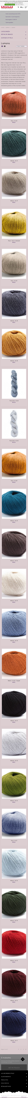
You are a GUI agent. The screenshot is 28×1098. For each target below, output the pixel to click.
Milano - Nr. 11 (14, 1040)
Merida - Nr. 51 (14, 160)
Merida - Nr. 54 (14, 640)
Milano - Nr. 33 (14, 960)
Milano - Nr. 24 (14, 520)
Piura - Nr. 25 (14, 120)
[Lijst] (5, 46)
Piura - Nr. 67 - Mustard (14, 240)
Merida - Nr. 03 (14, 760)
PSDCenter (23, 1097)
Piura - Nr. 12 (14, 840)
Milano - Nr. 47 (14, 200)
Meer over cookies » (19, 4)
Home (2, 27)
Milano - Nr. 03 (14, 600)
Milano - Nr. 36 (14, 880)
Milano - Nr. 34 (14, 920)
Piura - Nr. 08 (14, 480)
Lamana (13, 27)
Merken (8, 27)
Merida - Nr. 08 (14, 360)
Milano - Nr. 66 (14, 800)
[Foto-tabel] (2, 46)
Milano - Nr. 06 (14, 560)
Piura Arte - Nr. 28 (14, 400)
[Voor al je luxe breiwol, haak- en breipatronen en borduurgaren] (7, 7)
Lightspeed (4, 1097)
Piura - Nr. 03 (14, 280)
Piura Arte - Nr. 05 (14, 440)
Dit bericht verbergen (9, 4)
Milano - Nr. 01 (14, 720)
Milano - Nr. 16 (14, 1000)
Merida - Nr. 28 (14, 320)
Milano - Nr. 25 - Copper (14, 680)
